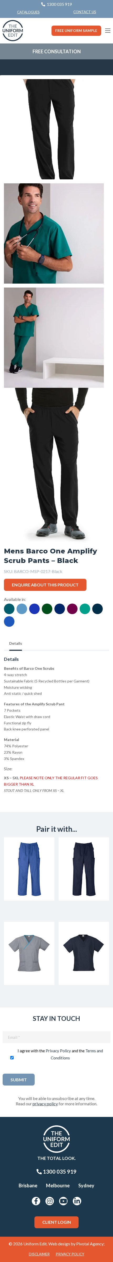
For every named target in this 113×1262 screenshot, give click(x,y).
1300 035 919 (59, 1171)
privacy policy (45, 1103)
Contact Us (84, 12)
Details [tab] (15, 643)
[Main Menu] (107, 30)
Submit (19, 1079)
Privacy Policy (58, 1050)
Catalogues (28, 12)
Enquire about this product (45, 584)
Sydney (86, 1185)
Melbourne (58, 1185)
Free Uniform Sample (76, 30)
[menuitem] (84, 12)
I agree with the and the (60, 1054)
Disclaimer (39, 1254)
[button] (97, 91)
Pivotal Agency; (90, 1243)
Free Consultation (57, 51)
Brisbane (28, 1185)
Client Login (56, 1222)
